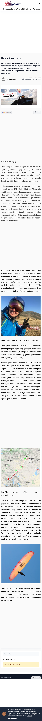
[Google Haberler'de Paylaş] (6, 112)
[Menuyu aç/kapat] (40, 3)
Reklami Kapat (36, 677)
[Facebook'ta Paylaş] (35, 112)
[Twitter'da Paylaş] (39, 112)
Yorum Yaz (7, 654)
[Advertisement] (21, 32)
